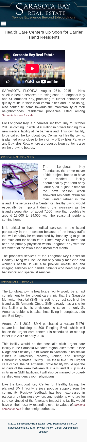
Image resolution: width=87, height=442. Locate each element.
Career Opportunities (66, 427)
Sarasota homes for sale (17, 115)
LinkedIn (43, 431)
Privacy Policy (45, 427)
